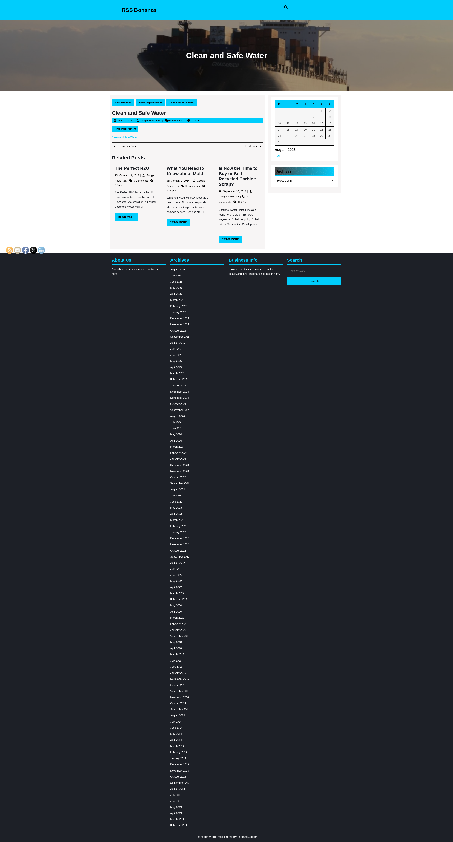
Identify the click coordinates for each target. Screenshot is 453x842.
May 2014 (176, 733)
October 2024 (178, 403)
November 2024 (179, 397)
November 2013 (179, 770)
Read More (128, 218)
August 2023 (177, 489)
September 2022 (179, 556)
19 (296, 129)
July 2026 (175, 275)
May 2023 (176, 507)
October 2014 (178, 703)
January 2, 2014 (180, 180)
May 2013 (176, 807)
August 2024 (177, 416)
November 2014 (179, 697)
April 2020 (176, 611)
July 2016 (175, 660)
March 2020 (177, 617)
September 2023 (179, 483)
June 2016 (176, 666)
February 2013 (178, 825)
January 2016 (178, 672)
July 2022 (175, 568)
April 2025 (176, 367)
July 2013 (175, 794)
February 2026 (178, 306)
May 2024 (176, 434)
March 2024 (177, 446)
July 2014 (175, 721)
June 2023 (176, 501)
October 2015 (178, 684)
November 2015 (179, 678)
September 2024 (179, 409)
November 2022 (179, 544)
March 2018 (177, 654)
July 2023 (175, 495)
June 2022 (176, 575)
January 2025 (178, 385)
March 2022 (177, 593)
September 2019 (179, 636)
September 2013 (179, 782)
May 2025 (176, 361)
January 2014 (178, 758)
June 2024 (176, 428)
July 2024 (175, 422)
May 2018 (176, 642)
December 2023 (179, 465)
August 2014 (177, 715)
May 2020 (176, 605)
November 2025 (179, 324)
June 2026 (176, 281)
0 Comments (141, 180)
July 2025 (175, 348)
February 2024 (178, 452)
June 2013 (176, 801)
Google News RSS (150, 120)
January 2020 (178, 629)
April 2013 (176, 813)
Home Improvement (150, 102)
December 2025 (179, 318)
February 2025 (178, 379)
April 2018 (176, 648)
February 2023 (178, 526)
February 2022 (178, 599)
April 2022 (176, 587)
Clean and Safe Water (124, 137)
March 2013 (177, 819)
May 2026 (176, 287)
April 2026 (176, 293)
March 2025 (177, 373)
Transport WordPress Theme (214, 836)
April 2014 (176, 739)
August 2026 (177, 269)
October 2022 (178, 550)
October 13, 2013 (129, 175)
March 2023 (177, 519)
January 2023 (178, 532)
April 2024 (176, 440)
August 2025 (177, 342)
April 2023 (176, 513)
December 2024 (179, 391)
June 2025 (176, 355)
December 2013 (179, 764)
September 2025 (179, 336)
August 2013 (177, 788)
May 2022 (176, 581)
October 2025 (178, 330)
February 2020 (178, 623)
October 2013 (178, 776)
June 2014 (176, 727)
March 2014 (177, 746)
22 (321, 129)
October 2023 (178, 477)
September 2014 (179, 709)
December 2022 (179, 538)
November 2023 (179, 471)
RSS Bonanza (139, 10)
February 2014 (178, 752)
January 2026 (178, 312)
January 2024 (178, 458)
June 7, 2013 (124, 120)
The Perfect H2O (132, 168)
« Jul (277, 155)
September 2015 (179, 691)
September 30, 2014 (235, 191)
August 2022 (177, 562)
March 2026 (177, 299)
